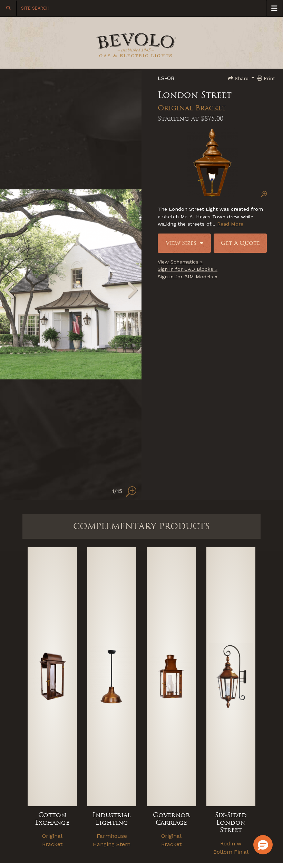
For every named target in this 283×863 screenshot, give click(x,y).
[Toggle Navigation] (274, 8)
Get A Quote (240, 243)
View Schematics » (180, 262)
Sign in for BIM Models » (187, 276)
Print (268, 78)
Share (241, 78)
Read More (230, 224)
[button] (263, 844)
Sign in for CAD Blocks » (187, 269)
